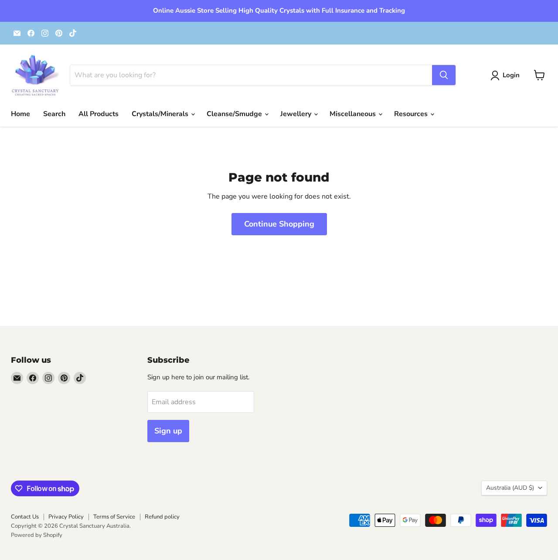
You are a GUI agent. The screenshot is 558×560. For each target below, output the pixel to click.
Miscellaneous (354, 114)
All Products (98, 114)
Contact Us (25, 517)
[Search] (444, 75)
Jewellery (296, 114)
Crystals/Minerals (161, 114)
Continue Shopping (279, 224)
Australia (510, 488)
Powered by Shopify (36, 535)
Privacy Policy (66, 517)
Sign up (168, 431)
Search (54, 114)
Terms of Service (114, 517)
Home (20, 114)
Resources (411, 114)
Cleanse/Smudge (235, 114)
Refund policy (162, 517)
